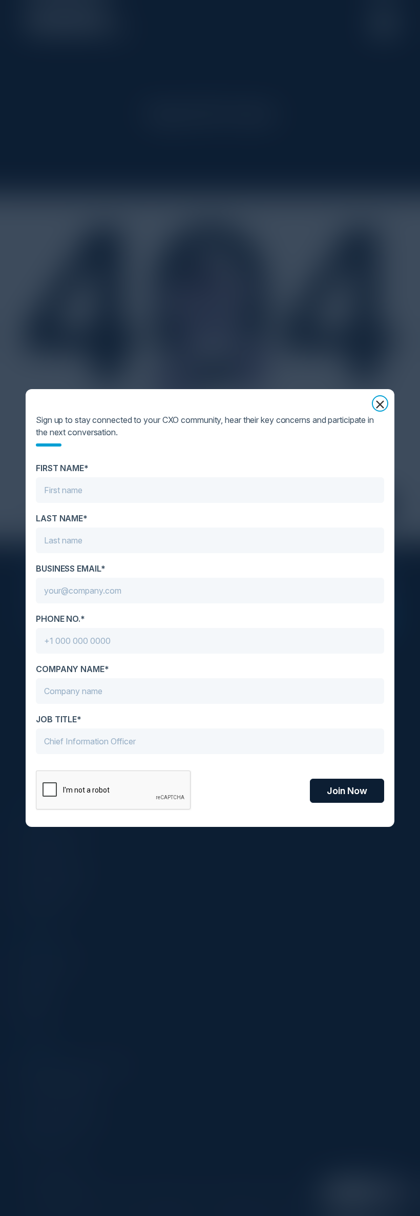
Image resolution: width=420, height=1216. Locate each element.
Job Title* (58, 719)
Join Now (347, 790)
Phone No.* (60, 619)
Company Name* (72, 669)
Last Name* (62, 518)
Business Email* (71, 568)
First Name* (62, 468)
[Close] (380, 403)
